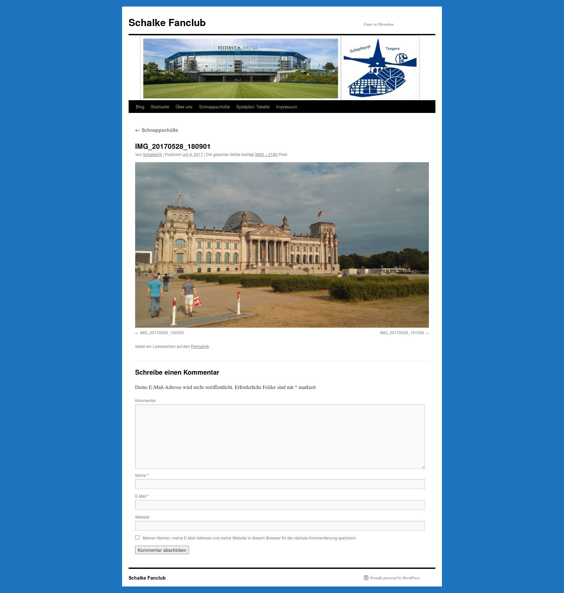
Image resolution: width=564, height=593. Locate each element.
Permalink (200, 346)
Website (142, 517)
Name (142, 475)
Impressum (286, 106)
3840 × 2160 (266, 154)
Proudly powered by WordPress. (395, 577)
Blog (140, 106)
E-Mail (142, 496)
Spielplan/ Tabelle (253, 106)
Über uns (184, 106)
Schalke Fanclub (167, 22)
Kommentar (145, 400)
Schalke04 (152, 154)
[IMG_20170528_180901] (282, 244)
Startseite (160, 106)
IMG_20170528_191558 (402, 332)
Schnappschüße (214, 106)
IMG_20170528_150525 (162, 332)
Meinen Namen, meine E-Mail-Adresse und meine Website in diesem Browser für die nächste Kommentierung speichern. (250, 537)
